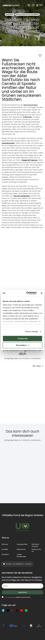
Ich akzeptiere (17, 597)
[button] (41, 5)
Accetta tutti (22, 339)
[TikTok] (17, 610)
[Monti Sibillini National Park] (14, 470)
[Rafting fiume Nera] (36, 397)
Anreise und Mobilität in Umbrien (19, 564)
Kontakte (5, 549)
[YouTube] (21, 610)
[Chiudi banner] (41, 293)
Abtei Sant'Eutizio (30, 105)
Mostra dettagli (32, 331)
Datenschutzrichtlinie (23, 597)
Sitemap (5, 544)
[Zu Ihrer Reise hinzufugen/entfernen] (24, 373)
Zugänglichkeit (22, 544)
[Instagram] (12, 610)
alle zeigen (37, 366)
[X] (7, 610)
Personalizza (21, 345)
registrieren (22, 592)
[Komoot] (26, 610)
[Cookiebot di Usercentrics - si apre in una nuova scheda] (27, 293)
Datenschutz (21, 549)
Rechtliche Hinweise (35, 545)
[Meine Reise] (33, 5)
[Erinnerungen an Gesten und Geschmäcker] (14, 397)
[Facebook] (3, 610)
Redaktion (5, 554)
